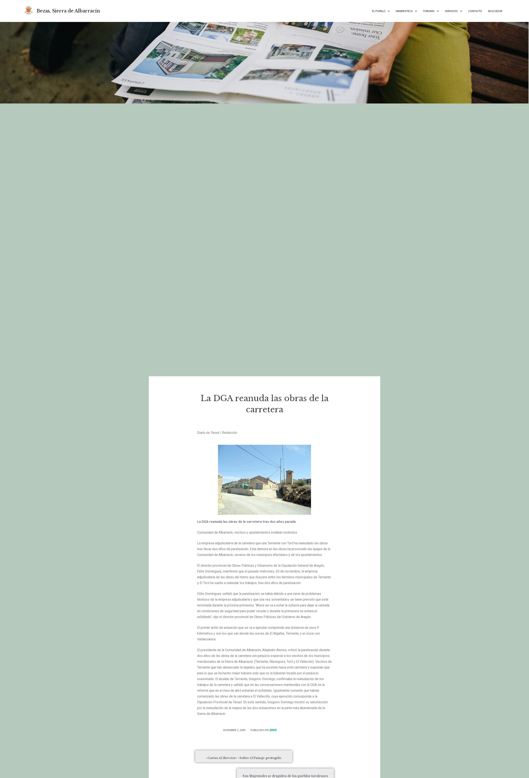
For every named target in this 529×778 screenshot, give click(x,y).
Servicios (451, 11)
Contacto (475, 11)
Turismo (429, 11)
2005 (273, 730)
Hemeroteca (404, 11)
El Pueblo (378, 11)
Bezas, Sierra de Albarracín (68, 11)
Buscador (495, 11)
